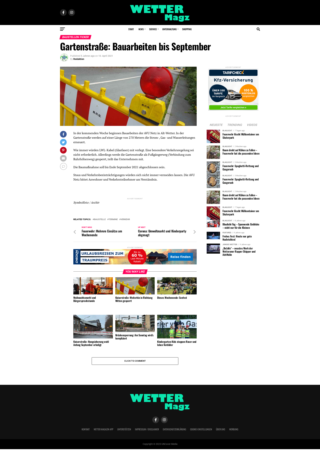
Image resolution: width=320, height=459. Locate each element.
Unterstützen (124, 429)
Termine (113, 219)
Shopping (187, 29)
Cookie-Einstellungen (201, 429)
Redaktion (78, 59)
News (141, 29)
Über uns (220, 429)
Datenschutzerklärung (174, 429)
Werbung (233, 429)
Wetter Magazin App (103, 429)
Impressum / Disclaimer (147, 429)
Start (131, 29)
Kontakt (86, 429)
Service (153, 29)
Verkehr (125, 219)
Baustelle (100, 219)
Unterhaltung (169, 29)
